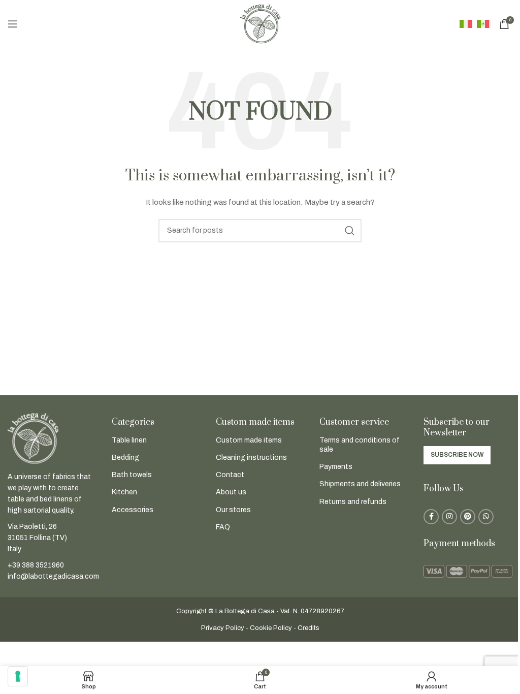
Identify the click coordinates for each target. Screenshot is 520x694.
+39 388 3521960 (36, 565)
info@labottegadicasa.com (53, 576)
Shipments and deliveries (360, 484)
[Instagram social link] (449, 516)
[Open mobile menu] (13, 24)
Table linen (129, 440)
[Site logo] (260, 23)
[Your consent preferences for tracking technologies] (17, 676)
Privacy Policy (222, 628)
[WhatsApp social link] (486, 516)
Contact (230, 475)
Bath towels (132, 475)
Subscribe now (457, 454)
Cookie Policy (271, 628)
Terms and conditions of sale (359, 444)
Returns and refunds (352, 502)
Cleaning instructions (251, 457)
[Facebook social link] (431, 516)
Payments (335, 466)
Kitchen (124, 492)
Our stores (233, 510)
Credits (308, 628)
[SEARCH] (350, 230)
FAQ (223, 527)
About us (231, 492)
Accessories (132, 510)
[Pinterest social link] (467, 516)
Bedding (125, 457)
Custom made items (249, 440)
